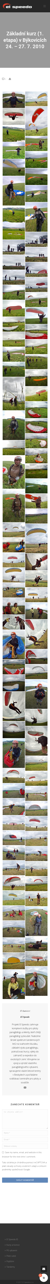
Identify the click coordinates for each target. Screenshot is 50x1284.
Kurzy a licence (13, 1245)
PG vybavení (12, 1250)
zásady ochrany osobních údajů (22, 1166)
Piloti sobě (11, 1256)
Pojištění (10, 1261)
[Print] (11, 79)
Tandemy (11, 1267)
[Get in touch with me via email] (25, 1087)
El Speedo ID (12, 1239)
